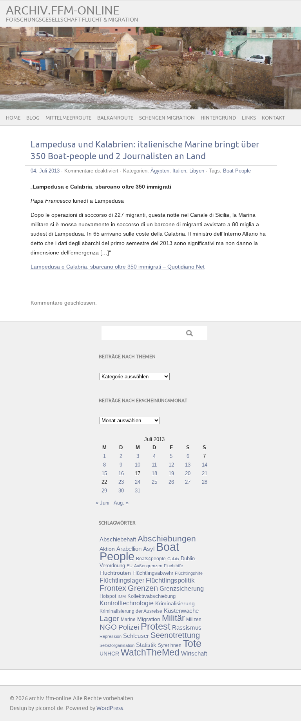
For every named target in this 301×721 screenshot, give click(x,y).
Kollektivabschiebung (151, 596)
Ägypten (159, 171)
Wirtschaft (194, 653)
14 (204, 465)
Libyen (196, 171)
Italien (179, 171)
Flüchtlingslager (122, 580)
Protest (155, 626)
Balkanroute (115, 118)
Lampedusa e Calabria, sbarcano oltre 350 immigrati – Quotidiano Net (118, 266)
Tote (192, 643)
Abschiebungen (167, 538)
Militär (173, 618)
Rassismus (186, 628)
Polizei (128, 627)
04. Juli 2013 (45, 171)
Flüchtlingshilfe (189, 573)
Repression (110, 636)
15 (104, 473)
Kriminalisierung (175, 603)
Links (249, 118)
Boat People (237, 171)
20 (187, 473)
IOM (122, 596)
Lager (109, 618)
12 (171, 465)
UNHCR (109, 653)
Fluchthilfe (173, 565)
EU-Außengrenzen (144, 565)
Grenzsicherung (182, 588)
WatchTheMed (150, 652)
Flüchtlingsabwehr (152, 573)
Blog (33, 118)
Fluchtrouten (115, 573)
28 (204, 482)
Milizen (193, 619)
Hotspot (108, 596)
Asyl (148, 548)
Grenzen (143, 588)
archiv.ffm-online (63, 11)
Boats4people (151, 558)
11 (154, 465)
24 (137, 482)
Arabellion (128, 549)
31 (137, 491)
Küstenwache (181, 610)
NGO (108, 627)
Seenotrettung (175, 634)
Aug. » (121, 503)
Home (13, 118)
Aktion (107, 549)
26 (171, 482)
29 (104, 491)
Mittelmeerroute (68, 118)
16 (121, 473)
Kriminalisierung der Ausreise (131, 611)
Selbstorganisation (117, 645)
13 (187, 465)
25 (154, 482)
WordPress (109, 708)
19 (171, 473)
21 (204, 473)
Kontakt (273, 118)
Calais (173, 558)
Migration (148, 619)
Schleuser (136, 635)
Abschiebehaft (118, 539)
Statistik (146, 644)
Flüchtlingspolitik (170, 580)
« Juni (102, 503)
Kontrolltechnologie (127, 603)
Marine (128, 619)
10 (137, 465)
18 (154, 473)
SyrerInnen (169, 645)
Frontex (113, 588)
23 (121, 482)
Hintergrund (218, 118)
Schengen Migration (167, 118)
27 (187, 482)
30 (121, 491)
